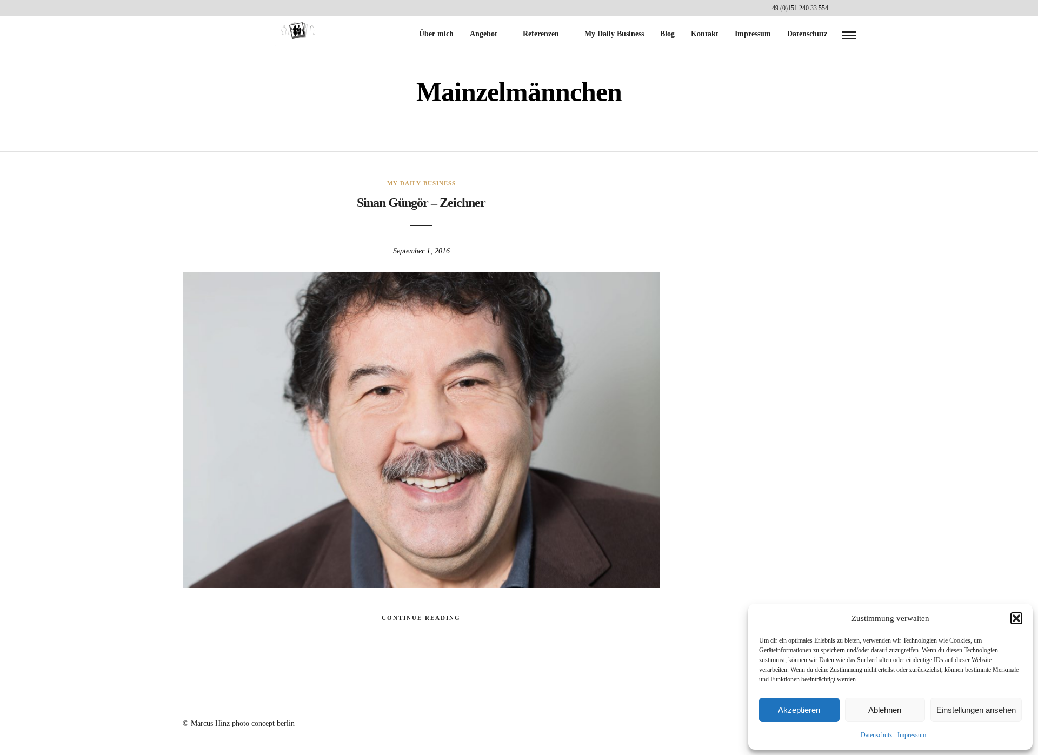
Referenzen (541, 34)
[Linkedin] (853, 8)
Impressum (911, 735)
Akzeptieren (799, 709)
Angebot (483, 34)
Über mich (436, 34)
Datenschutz (876, 735)
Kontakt (704, 34)
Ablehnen (884, 709)
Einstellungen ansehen (976, 709)
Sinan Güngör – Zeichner (421, 203)
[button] (1016, 618)
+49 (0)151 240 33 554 (798, 8)
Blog (667, 34)
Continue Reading (421, 617)
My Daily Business (614, 34)
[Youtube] (839, 8)
